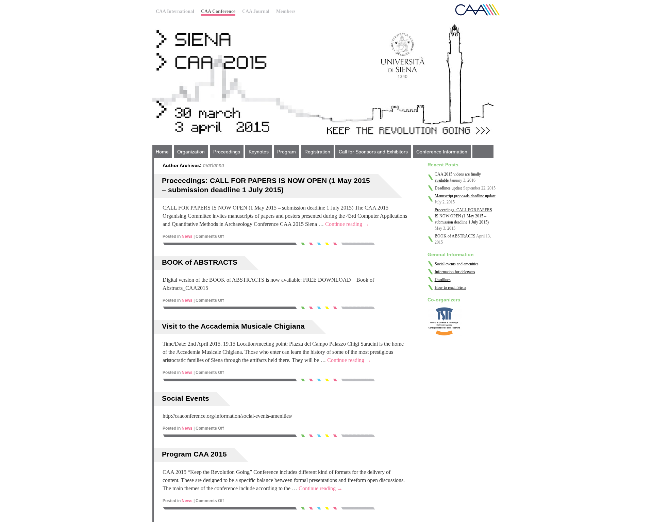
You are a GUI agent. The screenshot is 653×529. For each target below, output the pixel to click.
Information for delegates (455, 271)
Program (286, 151)
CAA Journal (255, 11)
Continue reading (347, 224)
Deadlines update (448, 188)
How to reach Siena (450, 287)
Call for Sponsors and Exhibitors (373, 151)
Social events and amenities (457, 264)
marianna (213, 165)
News (187, 236)
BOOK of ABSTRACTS (199, 262)
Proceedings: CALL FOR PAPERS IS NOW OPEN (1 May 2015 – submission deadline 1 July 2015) (463, 216)
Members (285, 11)
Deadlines (443, 279)
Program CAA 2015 (194, 454)
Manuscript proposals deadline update (465, 196)
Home (162, 151)
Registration (317, 151)
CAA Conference (218, 11)
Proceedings (226, 151)
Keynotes (259, 151)
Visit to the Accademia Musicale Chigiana (233, 326)
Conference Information (441, 151)
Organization (191, 151)
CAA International (175, 11)
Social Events (185, 398)
